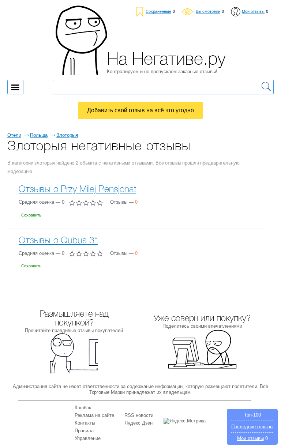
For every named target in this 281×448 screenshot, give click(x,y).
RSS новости (138, 415)
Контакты (85, 423)
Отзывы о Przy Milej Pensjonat (77, 189)
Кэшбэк (83, 407)
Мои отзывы (250, 438)
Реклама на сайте (94, 415)
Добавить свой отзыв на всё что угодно (140, 110)
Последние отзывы (252, 426)
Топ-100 (252, 415)
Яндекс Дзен (138, 423)
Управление (88, 438)
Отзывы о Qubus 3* (58, 241)
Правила (84, 430)
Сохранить (31, 215)
